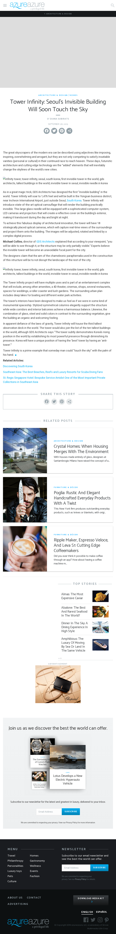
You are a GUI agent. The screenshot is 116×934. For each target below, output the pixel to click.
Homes (74, 95)
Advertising (18, 904)
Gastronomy (37, 861)
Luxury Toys (15, 871)
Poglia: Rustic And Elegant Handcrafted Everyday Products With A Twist (82, 498)
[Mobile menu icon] (5, 5)
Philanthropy (15, 861)
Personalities (15, 866)
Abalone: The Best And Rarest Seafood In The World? (74, 611)
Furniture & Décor (66, 487)
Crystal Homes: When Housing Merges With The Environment (81, 449)
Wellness (35, 866)
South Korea (74, 200)
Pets (10, 876)
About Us (15, 897)
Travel (11, 855)
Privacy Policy (80, 879)
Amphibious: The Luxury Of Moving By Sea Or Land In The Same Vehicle (73, 644)
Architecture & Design (59, 13)
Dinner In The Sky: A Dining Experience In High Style (74, 627)
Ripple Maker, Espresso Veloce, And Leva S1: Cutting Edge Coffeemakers (81, 546)
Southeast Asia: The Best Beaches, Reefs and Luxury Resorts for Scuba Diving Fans (53, 372)
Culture (12, 881)
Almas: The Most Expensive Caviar (72, 596)
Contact (34, 897)
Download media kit (91, 898)
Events (34, 871)
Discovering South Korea (17, 366)
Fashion (35, 876)
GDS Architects (45, 241)
